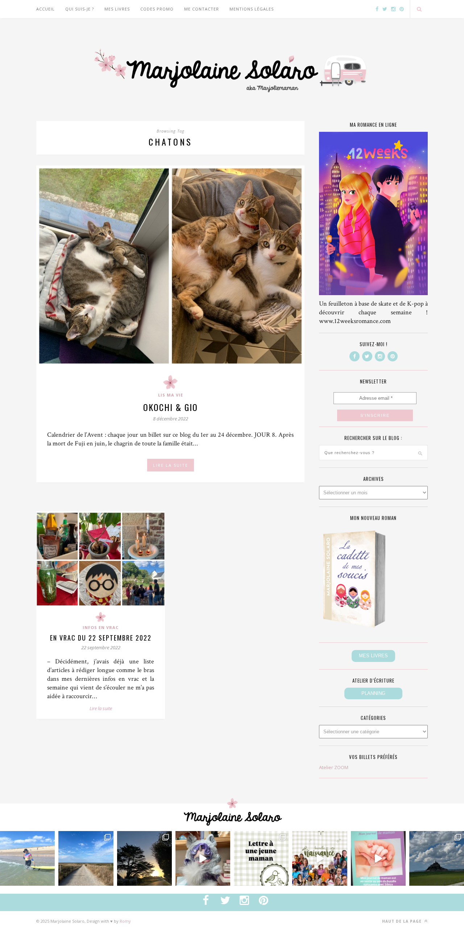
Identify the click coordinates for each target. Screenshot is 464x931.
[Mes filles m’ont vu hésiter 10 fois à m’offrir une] (202, 858)
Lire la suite (101, 708)
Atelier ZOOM (333, 767)
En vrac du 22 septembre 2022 (101, 637)
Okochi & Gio (170, 407)
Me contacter (201, 9)
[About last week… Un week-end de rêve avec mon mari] (436, 858)
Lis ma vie (170, 395)
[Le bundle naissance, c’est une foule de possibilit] (319, 858)
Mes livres (117, 9)
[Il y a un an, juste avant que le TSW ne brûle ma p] (27, 858)
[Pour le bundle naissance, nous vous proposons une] (261, 858)
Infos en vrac (101, 627)
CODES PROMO (157, 9)
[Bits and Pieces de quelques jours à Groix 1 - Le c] (144, 858)
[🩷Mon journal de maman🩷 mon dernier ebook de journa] (378, 858)
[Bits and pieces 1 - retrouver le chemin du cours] (85, 858)
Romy (125, 921)
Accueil (45, 9)
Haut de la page (402, 921)
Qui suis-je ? (79, 9)
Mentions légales (251, 9)
